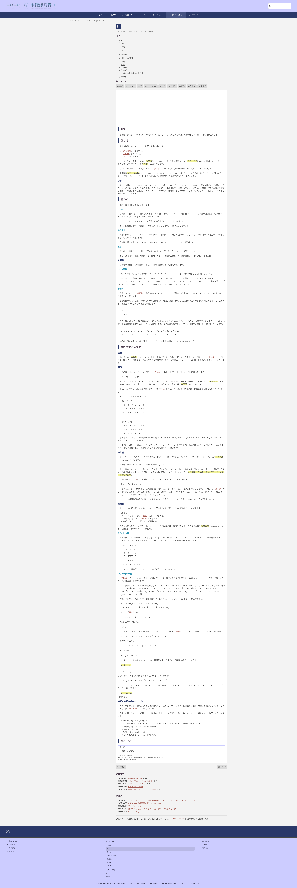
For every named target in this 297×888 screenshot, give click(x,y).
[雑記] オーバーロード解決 (145, 789)
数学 (8, 831)
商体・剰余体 (111, 855)
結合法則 (127, 151)
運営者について (196, 883)
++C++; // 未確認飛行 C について (174, 883)
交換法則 (156, 169)
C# (100, 15)
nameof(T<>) (133, 812)
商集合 (144, 519)
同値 (162, 389)
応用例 (109, 866)
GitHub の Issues (177, 819)
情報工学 (129, 15)
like (90, 21)
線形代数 (12, 845)
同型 (123, 65)
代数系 (122, 767)
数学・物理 (177, 15)
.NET (113, 15)
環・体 (218, 489)
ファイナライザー (135, 806)
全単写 (139, 293)
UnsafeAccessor (135, 778)
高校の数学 (13, 841)
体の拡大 (110, 859)
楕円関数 (205, 841)
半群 (121, 86)
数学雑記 (205, 848)
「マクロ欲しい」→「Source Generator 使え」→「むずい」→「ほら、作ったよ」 (162, 800)
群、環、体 (110, 841)
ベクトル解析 (110, 870)
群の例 (121, 51)
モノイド (131, 86)
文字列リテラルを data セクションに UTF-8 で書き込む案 (152, 809)
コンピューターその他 (152, 15)
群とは (121, 43)
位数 (123, 62)
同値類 (131, 612)
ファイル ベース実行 (136, 784)
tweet (74, 21)
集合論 (11, 851)
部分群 (124, 67)
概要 (120, 41)
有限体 (109, 862)
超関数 (108, 876)
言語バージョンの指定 (143, 781)
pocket (107, 21)
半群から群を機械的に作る (132, 73)
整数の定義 (133, 709)
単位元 (126, 154)
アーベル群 (152, 86)
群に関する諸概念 (126, 58)
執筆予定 (122, 77)
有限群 (124, 54)
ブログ (195, 15)
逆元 (125, 156)
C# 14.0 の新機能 (135, 787)
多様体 (204, 845)
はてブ (97, 21)
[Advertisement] (171, 108)
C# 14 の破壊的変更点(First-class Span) (144, 803)
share (82, 21)
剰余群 (124, 70)
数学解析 (12, 848)
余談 (123, 47)
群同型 (173, 86)
